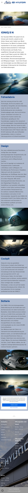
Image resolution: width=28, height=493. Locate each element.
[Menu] (2, 2)
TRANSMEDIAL (16, 489)
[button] (2, 490)
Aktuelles (5, 27)
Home (2, 27)
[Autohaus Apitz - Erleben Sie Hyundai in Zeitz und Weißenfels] (15, 2)
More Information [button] (14, 407)
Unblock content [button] (14, 404)
